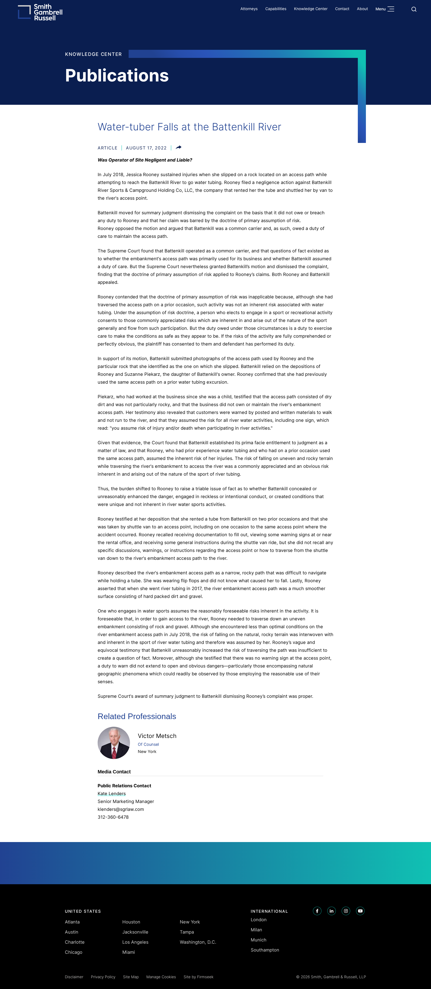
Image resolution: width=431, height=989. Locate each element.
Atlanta (72, 922)
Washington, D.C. (198, 942)
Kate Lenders (112, 793)
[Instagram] (346, 911)
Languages (403, 9)
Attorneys (249, 9)
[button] (179, 148)
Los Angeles (135, 942)
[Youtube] (360, 911)
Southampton (265, 950)
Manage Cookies (161, 977)
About (362, 9)
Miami (128, 952)
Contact (342, 9)
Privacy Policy (103, 977)
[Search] (413, 9)
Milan (256, 929)
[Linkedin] (331, 911)
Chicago (73, 952)
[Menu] (392, 9)
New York (147, 751)
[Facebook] (317, 911)
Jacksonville (135, 932)
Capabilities (275, 9)
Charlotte (75, 942)
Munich (258, 940)
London (259, 919)
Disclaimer (74, 977)
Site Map (131, 977)
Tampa (187, 932)
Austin (71, 932)
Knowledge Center (311, 9)
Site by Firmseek (198, 977)
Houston (131, 922)
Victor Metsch (157, 735)
